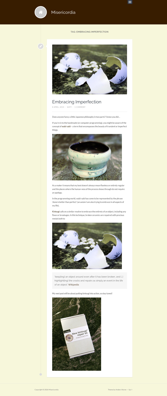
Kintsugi (56, 211)
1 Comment (80, 107)
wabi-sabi (66, 126)
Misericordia (63, 12)
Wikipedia (73, 284)
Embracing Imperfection (76, 101)
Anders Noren (121, 390)
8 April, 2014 (58, 107)
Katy (69, 107)
